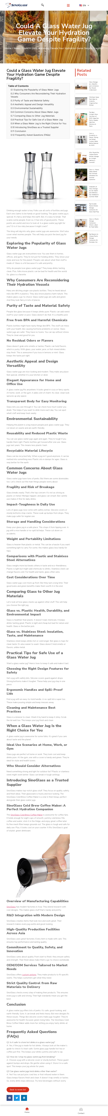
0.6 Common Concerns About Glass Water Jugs (34, 112)
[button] (10, 1098)
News (17, 48)
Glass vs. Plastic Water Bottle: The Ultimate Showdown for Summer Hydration (94, 174)
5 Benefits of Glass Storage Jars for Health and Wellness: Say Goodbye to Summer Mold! (94, 192)
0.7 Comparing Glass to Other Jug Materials (33, 115)
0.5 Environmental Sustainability (27, 108)
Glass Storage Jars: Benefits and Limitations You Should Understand (94, 86)
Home (8, 48)
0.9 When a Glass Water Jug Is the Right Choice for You (38, 123)
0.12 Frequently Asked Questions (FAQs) (30, 135)
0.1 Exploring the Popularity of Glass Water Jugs (35, 89)
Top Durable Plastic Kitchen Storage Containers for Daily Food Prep (94, 208)
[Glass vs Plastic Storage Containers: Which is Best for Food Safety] (81, 223)
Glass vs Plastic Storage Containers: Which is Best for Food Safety (94, 223)
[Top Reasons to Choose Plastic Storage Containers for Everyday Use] (81, 238)
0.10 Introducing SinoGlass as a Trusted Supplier (35, 127)
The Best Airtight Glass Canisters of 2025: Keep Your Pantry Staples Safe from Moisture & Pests (94, 119)
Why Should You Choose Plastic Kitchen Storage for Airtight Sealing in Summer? (94, 157)
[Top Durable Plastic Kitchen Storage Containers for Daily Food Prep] (81, 208)
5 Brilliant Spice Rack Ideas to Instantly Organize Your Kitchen (94, 101)
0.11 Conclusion (18, 131)
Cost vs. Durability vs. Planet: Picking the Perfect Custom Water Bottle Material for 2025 (93, 139)
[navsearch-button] (42, 5)
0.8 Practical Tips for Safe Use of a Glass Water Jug (37, 119)
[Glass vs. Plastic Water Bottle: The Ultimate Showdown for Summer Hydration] (81, 175)
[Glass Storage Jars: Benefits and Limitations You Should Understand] (81, 86)
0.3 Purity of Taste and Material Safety (30, 100)
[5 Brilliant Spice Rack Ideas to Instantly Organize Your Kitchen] (81, 101)
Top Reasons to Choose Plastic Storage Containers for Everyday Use (93, 238)
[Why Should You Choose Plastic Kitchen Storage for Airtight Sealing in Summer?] (81, 157)
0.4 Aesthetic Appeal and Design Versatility (32, 104)
